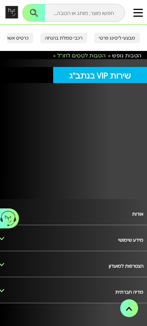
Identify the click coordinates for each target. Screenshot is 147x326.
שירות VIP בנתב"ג (100, 75)
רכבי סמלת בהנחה (63, 38)
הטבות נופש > (125, 55)
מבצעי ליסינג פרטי (117, 38)
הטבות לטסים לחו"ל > (79, 55)
